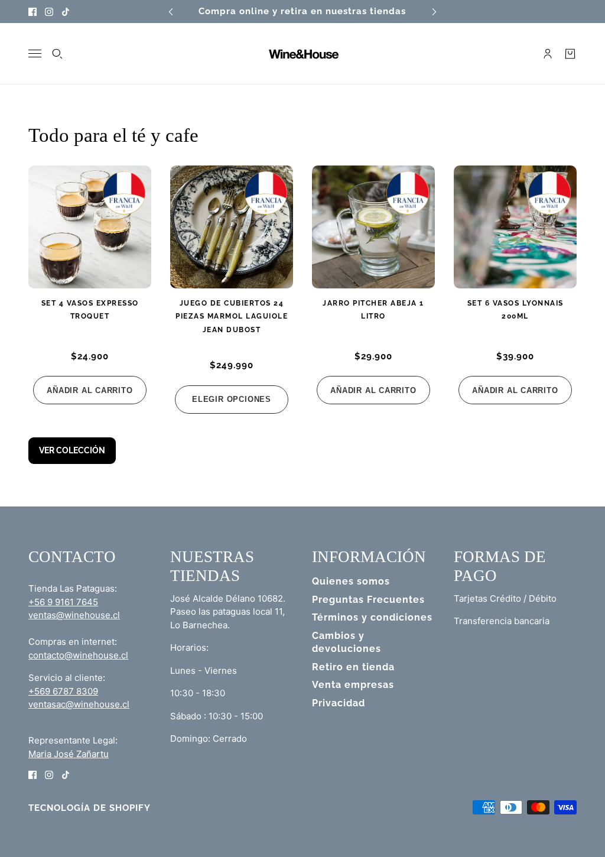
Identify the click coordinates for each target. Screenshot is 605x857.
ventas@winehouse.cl (74, 615)
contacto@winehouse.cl (78, 655)
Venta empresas (353, 684)
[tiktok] (65, 11)
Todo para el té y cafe (113, 135)
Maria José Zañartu (68, 753)
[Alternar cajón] (34, 53)
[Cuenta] (547, 53)
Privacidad (338, 703)
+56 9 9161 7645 (63, 602)
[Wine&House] (302, 54)
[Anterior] (170, 11)
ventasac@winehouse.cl (78, 704)
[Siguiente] (434, 11)
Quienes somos (351, 581)
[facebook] (32, 11)
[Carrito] (570, 53)
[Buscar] (57, 53)
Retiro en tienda (353, 667)
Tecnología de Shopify (89, 808)
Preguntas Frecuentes (368, 599)
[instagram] (49, 11)
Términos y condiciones (372, 617)
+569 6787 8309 (63, 691)
